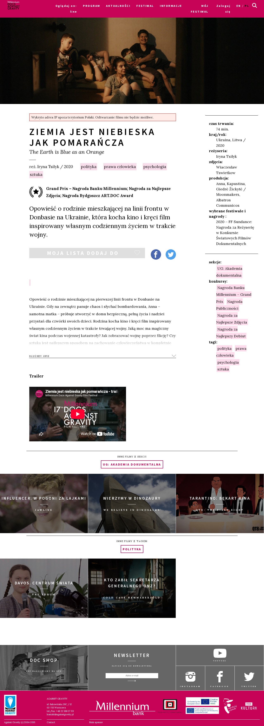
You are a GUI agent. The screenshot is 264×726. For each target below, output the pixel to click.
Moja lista (83, 254)
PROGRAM (91, 6)
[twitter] (171, 254)
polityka (89, 166)
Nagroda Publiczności (229, 304)
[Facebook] (156, 254)
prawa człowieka (120, 166)
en (238, 6)
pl (247, 6)
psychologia (154, 166)
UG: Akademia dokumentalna (229, 271)
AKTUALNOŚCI (118, 6)
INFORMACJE (171, 6)
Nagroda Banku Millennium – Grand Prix (233, 294)
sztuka (36, 174)
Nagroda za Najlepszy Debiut (231, 332)
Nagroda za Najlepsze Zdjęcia (231, 318)
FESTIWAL (145, 6)
